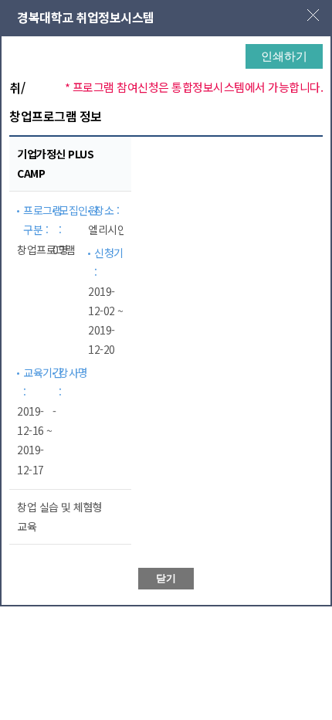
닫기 (166, 578)
